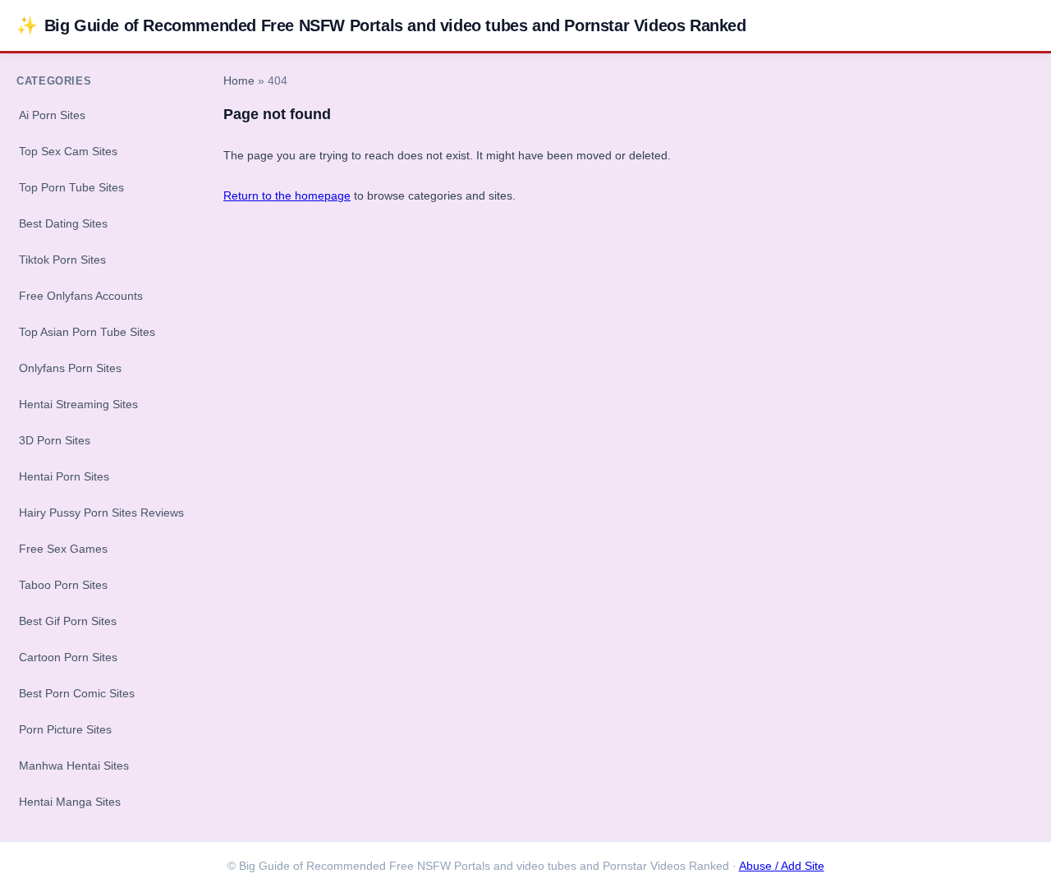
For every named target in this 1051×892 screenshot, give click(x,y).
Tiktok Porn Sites (62, 259)
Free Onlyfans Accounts (81, 295)
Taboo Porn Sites (63, 584)
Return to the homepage (287, 195)
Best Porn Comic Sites (77, 693)
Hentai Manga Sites (70, 801)
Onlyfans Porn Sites (70, 368)
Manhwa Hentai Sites (74, 765)
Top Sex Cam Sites (68, 151)
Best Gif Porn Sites (68, 621)
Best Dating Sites (63, 223)
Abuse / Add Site (781, 866)
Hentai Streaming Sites (78, 404)
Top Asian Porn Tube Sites (87, 331)
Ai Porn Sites (52, 115)
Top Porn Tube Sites (71, 187)
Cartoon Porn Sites (68, 657)
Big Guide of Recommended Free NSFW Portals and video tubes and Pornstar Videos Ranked (381, 25)
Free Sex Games (63, 548)
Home (239, 81)
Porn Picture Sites (65, 729)
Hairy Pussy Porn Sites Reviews (101, 512)
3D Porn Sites (54, 440)
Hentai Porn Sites (64, 476)
